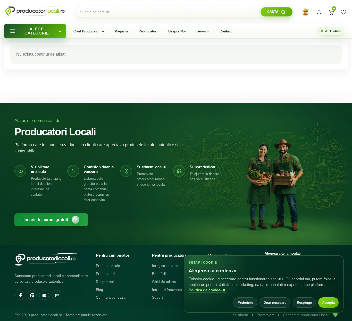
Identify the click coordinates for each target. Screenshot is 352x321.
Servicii (203, 31)
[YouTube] (44, 295)
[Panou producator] (305, 11)
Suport (157, 297)
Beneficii (159, 274)
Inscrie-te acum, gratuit (45, 220)
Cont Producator (86, 31)
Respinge (304, 303)
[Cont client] (318, 11)
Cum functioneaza (110, 297)
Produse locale (108, 266)
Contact (226, 31)
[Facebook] (19, 295)
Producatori (148, 31)
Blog (99, 290)
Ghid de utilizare (165, 282)
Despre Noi (177, 31)
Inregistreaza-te (165, 266)
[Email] (56, 295)
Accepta (328, 303)
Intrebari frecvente (167, 290)
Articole (333, 30)
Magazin (121, 31)
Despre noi (105, 282)
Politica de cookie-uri (208, 290)
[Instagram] (32, 295)
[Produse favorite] (343, 11)
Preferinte (245, 303)
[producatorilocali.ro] (51, 259)
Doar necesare (275, 303)
